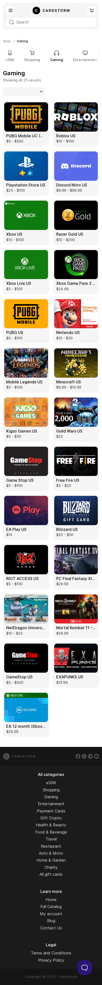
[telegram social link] (90, 756)
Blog (51, 920)
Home (51, 899)
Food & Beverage (51, 832)
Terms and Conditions (51, 952)
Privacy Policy (51, 960)
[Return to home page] (51, 10)
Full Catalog (51, 906)
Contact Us (51, 927)
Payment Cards (51, 810)
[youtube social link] (96, 756)
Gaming (51, 796)
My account (51, 913)
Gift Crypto (51, 817)
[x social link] (84, 756)
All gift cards (51, 874)
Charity (51, 867)
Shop (7, 41)
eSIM (9, 60)
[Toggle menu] (10, 10)
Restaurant (51, 846)
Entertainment (85, 60)
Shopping (32, 60)
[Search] (11, 22)
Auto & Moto (51, 853)
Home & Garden (51, 860)
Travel (51, 839)
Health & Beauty (51, 824)
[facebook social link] (78, 756)
